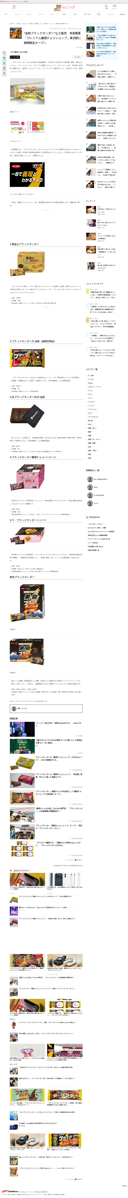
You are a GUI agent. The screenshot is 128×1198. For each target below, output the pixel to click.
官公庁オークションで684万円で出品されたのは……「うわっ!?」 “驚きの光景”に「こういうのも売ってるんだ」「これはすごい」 (107, 187)
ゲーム (90, 398)
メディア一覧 (6, 1194)
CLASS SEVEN (99, 495)
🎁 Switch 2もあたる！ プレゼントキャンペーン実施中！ (14, 1)
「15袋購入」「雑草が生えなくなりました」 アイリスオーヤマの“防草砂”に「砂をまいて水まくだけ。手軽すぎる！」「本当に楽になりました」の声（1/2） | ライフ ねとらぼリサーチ (103, 341)
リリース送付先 (92, 543)
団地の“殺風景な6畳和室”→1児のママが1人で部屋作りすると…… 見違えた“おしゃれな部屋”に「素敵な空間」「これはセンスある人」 (107, 138)
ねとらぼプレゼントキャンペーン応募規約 (100, 531)
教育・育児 (87, 14)
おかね (90, 383)
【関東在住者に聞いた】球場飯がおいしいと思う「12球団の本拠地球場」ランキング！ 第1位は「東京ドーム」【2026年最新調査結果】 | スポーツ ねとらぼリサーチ (103, 297)
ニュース (17, 14)
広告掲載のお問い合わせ (94, 546)
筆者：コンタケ (22, 708)
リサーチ (110, 14)
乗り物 (90, 420)
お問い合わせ (26, 1194)
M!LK (96, 487)
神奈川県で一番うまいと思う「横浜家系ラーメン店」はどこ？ (107, 251)
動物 (99, 14)
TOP (5, 14)
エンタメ (29, 14)
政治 (89, 447)
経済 (89, 454)
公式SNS (13, 1194)
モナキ (96, 503)
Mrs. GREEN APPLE (100, 479)
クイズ (41, 14)
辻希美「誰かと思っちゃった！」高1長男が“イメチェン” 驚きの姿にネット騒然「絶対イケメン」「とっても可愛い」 (108, 101)
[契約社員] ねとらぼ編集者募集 (97, 535)
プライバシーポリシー (37, 1194)
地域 (64, 14)
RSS (45, 1194)
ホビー (90, 413)
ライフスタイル (93, 417)
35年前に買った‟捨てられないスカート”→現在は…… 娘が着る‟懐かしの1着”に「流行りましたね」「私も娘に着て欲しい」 (107, 113)
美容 (89, 458)
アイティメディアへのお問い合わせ (98, 539)
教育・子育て (92, 450)
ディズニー (91, 402)
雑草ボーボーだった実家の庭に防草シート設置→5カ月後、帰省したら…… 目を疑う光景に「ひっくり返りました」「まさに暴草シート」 (107, 126)
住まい (76, 14)
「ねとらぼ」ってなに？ (94, 524)
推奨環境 (62, 1194)
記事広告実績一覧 (92, 550)
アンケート (91, 201)
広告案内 (19, 1194)
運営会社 (50, 1194)
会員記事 (122, 14)
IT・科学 (91, 375)
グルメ (52, 14)
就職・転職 (91, 443)
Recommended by (70, 860)
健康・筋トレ (92, 428)
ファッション (92, 409)
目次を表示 (77, 57)
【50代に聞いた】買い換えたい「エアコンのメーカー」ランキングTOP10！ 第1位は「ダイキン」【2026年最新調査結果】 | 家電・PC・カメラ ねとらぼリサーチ (103, 326)
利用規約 (124, 1186)
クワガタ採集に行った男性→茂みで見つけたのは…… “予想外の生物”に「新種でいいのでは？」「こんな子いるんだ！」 (107, 77)
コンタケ (80, 47)
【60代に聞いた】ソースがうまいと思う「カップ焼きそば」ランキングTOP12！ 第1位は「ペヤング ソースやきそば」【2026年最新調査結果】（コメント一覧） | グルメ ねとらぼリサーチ (103, 355)
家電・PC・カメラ (94, 439)
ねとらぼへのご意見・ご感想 (96, 528)
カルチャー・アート (94, 387)
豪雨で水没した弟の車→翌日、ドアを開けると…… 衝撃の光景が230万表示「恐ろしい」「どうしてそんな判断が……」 (107, 150)
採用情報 (56, 1194)
